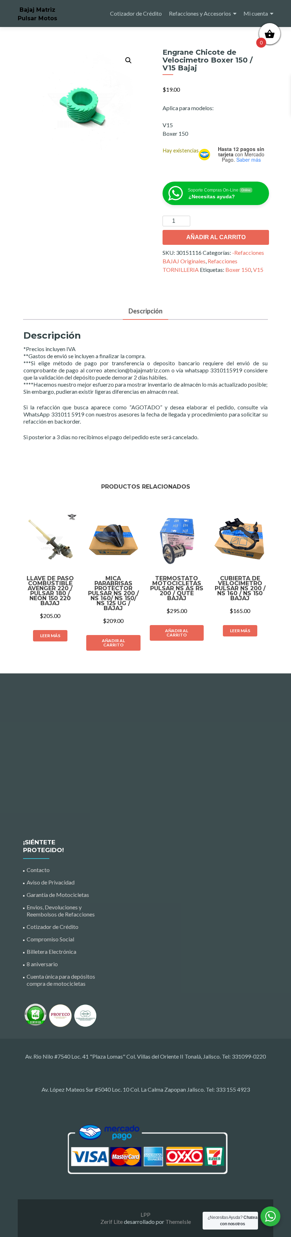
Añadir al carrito (216, 237)
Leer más (50, 635)
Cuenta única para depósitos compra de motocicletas (61, 980)
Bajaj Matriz (37, 9)
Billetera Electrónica (51, 951)
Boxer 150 (238, 269)
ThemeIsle (178, 1221)
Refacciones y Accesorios (200, 13)
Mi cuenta (255, 13)
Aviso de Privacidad (51, 882)
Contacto (38, 869)
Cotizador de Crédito (136, 13)
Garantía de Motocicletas (58, 894)
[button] (128, 60)
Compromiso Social (50, 939)
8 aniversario (42, 964)
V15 (258, 269)
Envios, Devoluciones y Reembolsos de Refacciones (61, 911)
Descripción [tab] (145, 311)
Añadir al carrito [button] (113, 642)
